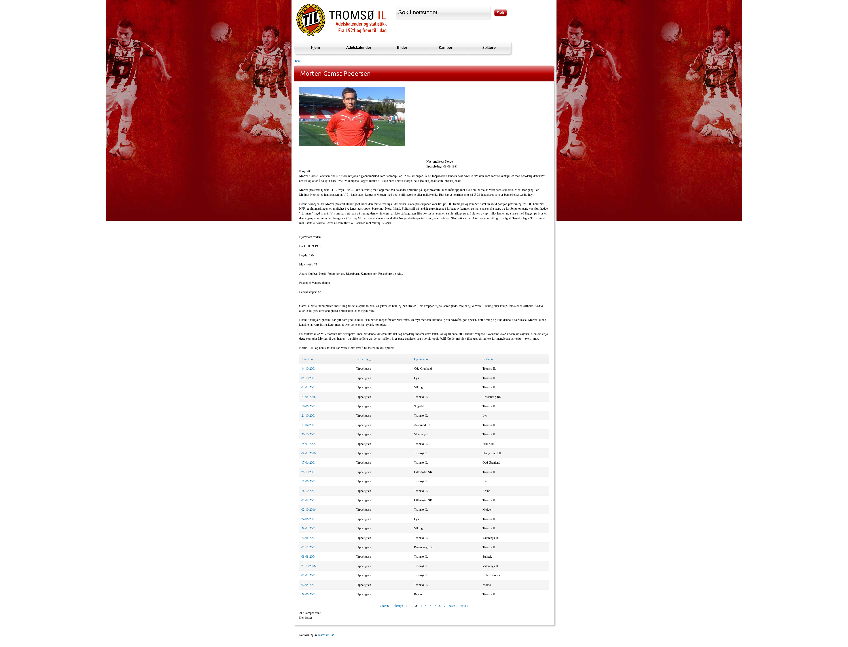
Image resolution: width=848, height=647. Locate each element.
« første (384, 606)
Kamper (445, 47)
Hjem (315, 47)
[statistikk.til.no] (341, 36)
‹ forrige (397, 606)
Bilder (402, 47)
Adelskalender (358, 47)
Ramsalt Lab (326, 635)
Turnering (362, 359)
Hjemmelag (421, 359)
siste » (464, 606)
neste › (453, 606)
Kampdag (307, 359)
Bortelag (488, 359)
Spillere (489, 47)
